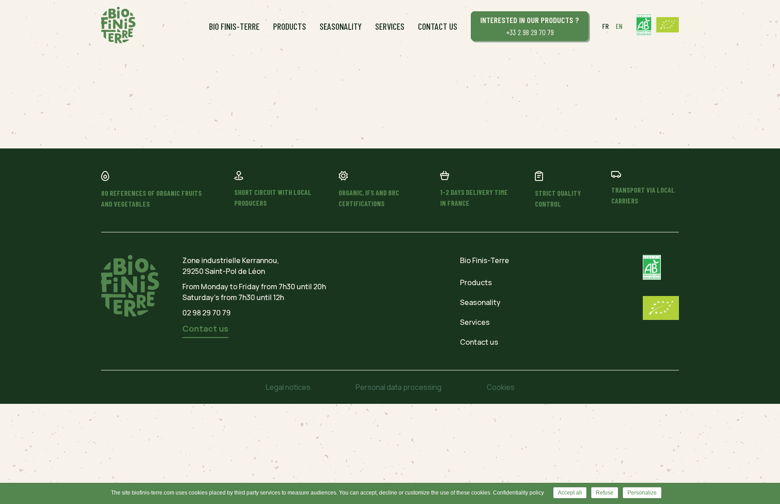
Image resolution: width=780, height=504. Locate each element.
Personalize (642, 493)
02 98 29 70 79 (206, 313)
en (619, 26)
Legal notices (288, 387)
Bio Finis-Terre (234, 26)
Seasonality (341, 26)
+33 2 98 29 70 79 (529, 26)
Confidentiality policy (518, 493)
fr (605, 26)
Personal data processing (398, 387)
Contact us (437, 26)
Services (389, 26)
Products (289, 26)
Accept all (570, 493)
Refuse (604, 493)
